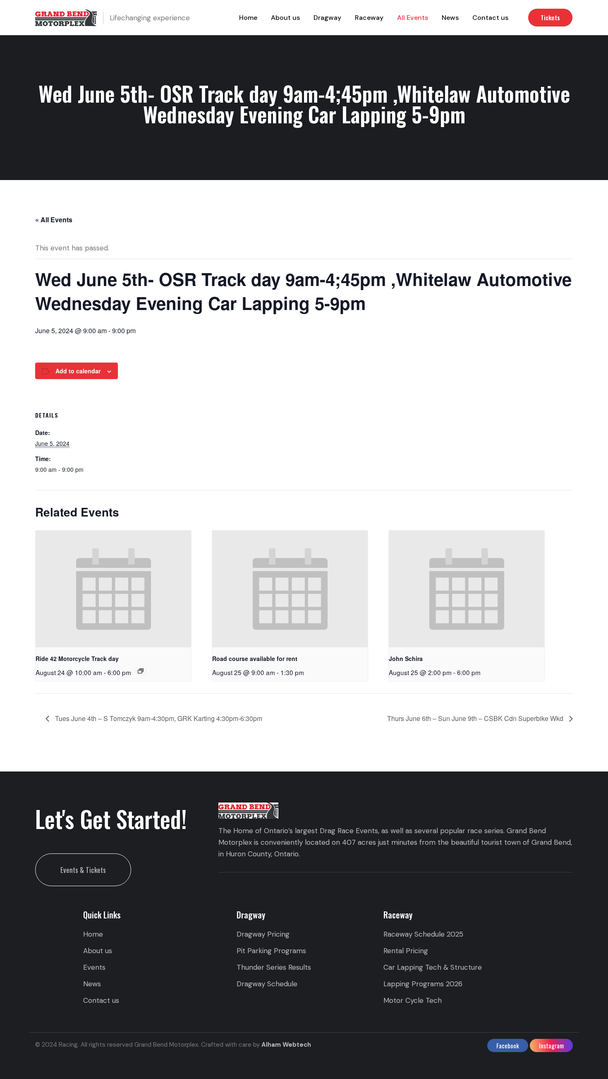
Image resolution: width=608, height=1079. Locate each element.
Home (248, 17)
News (450, 17)
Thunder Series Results (274, 967)
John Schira (406, 658)
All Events (412, 17)
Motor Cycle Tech (412, 1000)
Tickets (550, 17)
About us (285, 17)
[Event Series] (141, 670)
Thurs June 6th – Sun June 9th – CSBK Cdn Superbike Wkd (476, 718)
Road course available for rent (254, 658)
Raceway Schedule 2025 (423, 934)
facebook (507, 1045)
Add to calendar (78, 371)
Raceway (369, 17)
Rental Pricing (405, 950)
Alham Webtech (286, 1045)
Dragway (327, 17)
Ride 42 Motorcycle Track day (77, 658)
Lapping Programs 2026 (422, 983)
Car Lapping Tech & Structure (432, 967)
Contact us (490, 17)
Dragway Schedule (267, 983)
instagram (551, 1045)
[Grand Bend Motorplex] (66, 17)
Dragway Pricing (263, 934)
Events (94, 967)
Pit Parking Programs (271, 950)
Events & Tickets (83, 870)
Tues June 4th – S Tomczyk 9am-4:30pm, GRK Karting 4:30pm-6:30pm (157, 718)
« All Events (53, 219)
